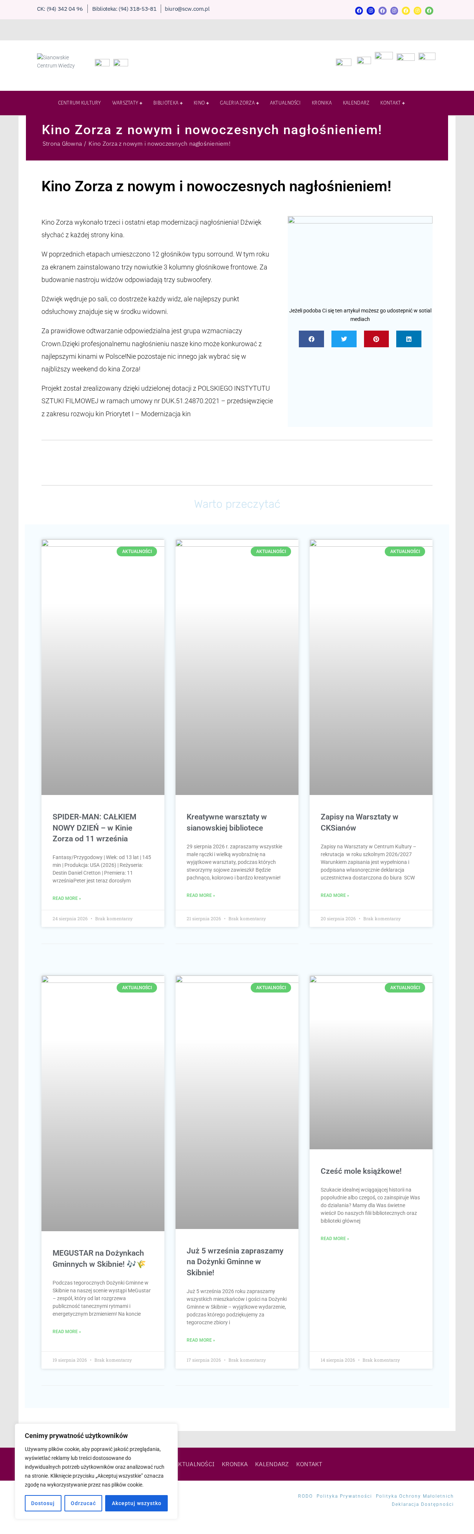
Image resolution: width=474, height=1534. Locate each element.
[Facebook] (359, 11)
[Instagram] (371, 11)
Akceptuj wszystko (136, 1503)
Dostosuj (43, 1503)
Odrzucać (83, 1503)
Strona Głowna (62, 143)
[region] (96, 1471)
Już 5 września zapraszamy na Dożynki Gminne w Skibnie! (235, 1261)
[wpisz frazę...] (434, 92)
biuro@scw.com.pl (187, 8)
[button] (311, 339)
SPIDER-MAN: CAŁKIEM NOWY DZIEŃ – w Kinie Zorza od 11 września (94, 827)
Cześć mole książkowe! (361, 1171)
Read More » (67, 898)
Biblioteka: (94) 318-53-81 (124, 8)
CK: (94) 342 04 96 (60, 8)
